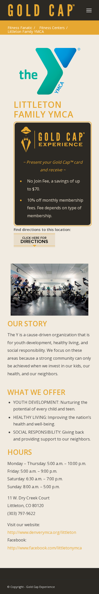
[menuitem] (89, 10)
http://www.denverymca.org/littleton (41, 532)
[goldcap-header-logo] (41, 10)
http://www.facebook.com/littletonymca (44, 548)
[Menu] (89, 10)
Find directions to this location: (42, 229)
